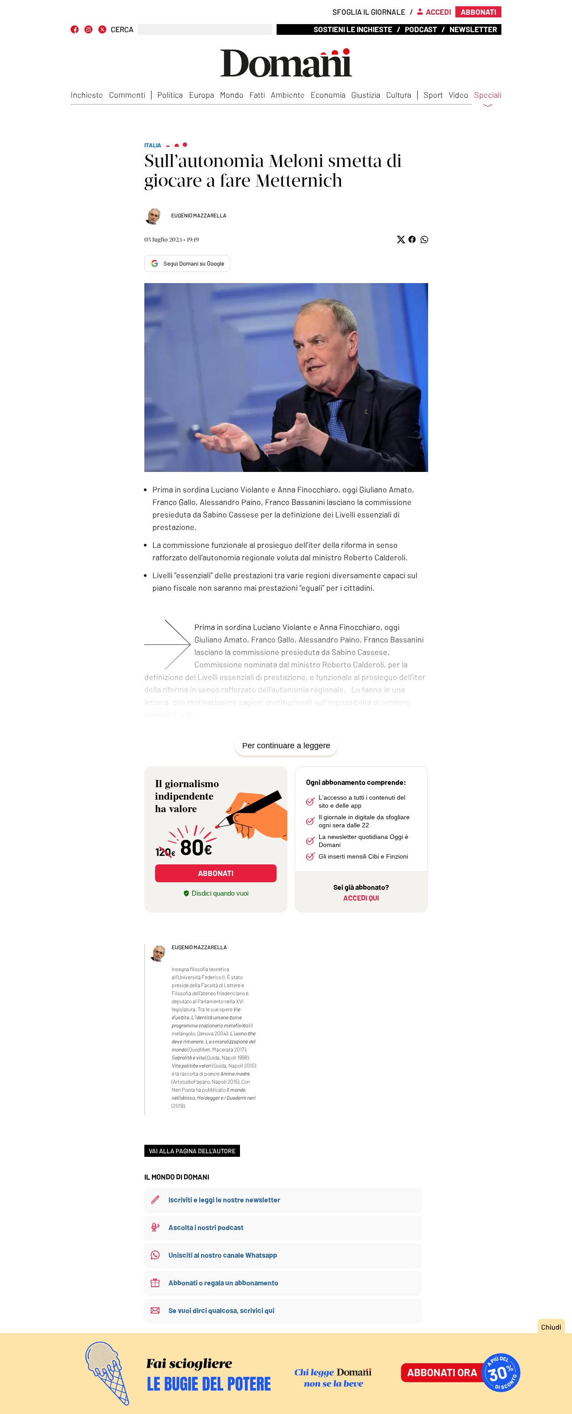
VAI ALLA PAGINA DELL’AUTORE (192, 1151)
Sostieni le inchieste (353, 29)
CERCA (122, 29)
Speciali (487, 95)
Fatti (257, 95)
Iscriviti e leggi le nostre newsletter (224, 1199)
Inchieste (87, 95)
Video (458, 95)
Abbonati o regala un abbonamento (223, 1282)
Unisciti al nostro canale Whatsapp (222, 1255)
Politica (170, 95)
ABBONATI (215, 872)
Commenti (127, 95)
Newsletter (473, 29)
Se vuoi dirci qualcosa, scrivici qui (221, 1310)
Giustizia (365, 95)
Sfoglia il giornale (368, 11)
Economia (328, 95)
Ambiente (288, 95)
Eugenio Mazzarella (199, 215)
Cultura (398, 95)
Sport (433, 95)
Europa (201, 95)
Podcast (421, 29)
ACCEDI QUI (361, 897)
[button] (400, 239)
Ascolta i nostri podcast (206, 1227)
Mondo (232, 95)
